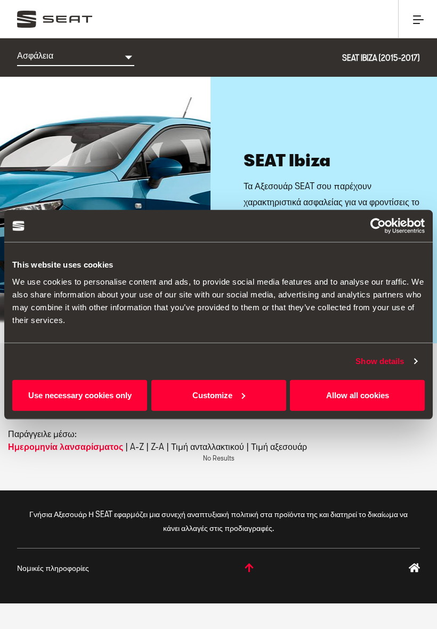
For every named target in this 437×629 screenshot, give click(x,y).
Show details (379, 361)
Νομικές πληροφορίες (53, 567)
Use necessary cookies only (80, 394)
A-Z (137, 446)
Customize (212, 394)
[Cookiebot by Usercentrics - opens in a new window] (378, 226)
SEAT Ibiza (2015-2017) (381, 57)
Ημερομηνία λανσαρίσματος (65, 446)
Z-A (157, 446)
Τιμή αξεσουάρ (279, 446)
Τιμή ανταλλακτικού (207, 446)
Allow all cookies (357, 394)
